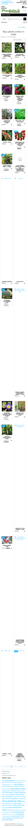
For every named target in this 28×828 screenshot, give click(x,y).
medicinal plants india (12, 810)
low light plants (5, 807)
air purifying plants (8, 780)
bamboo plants (10, 782)
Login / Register (4, 7)
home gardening (22, 798)
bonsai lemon (12, 784)
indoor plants (10, 805)
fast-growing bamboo (17, 796)
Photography (20, 814)
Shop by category (6, 15)
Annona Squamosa (18, 780)
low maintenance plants (12, 808)
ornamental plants (18, 812)
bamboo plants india (18, 782)
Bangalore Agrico (6, 784)
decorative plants (5, 794)
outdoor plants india (12, 814)
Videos (4, 820)
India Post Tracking (7, 3)
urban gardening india (17, 818)
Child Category (9, 792)
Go (25, 19)
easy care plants (7, 796)
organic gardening (22, 810)
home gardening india (11, 800)
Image (23, 801)
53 (22, 766)
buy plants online (18, 788)
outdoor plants (5, 814)
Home (19, 27)
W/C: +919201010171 (6, 1)
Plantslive (8, 773)
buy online (18, 784)
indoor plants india (19, 805)
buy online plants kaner (16, 786)
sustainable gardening (7, 816)
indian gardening (14, 803)
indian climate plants (6, 803)
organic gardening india (7, 812)
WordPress (9, 820)
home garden (13, 798)
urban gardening (6, 818)
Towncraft (19, 824)
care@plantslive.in (5, 2)
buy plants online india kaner (9, 790)
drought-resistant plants (17, 794)
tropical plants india (18, 816)
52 (20, 766)
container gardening (19, 792)
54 (24, 766)
